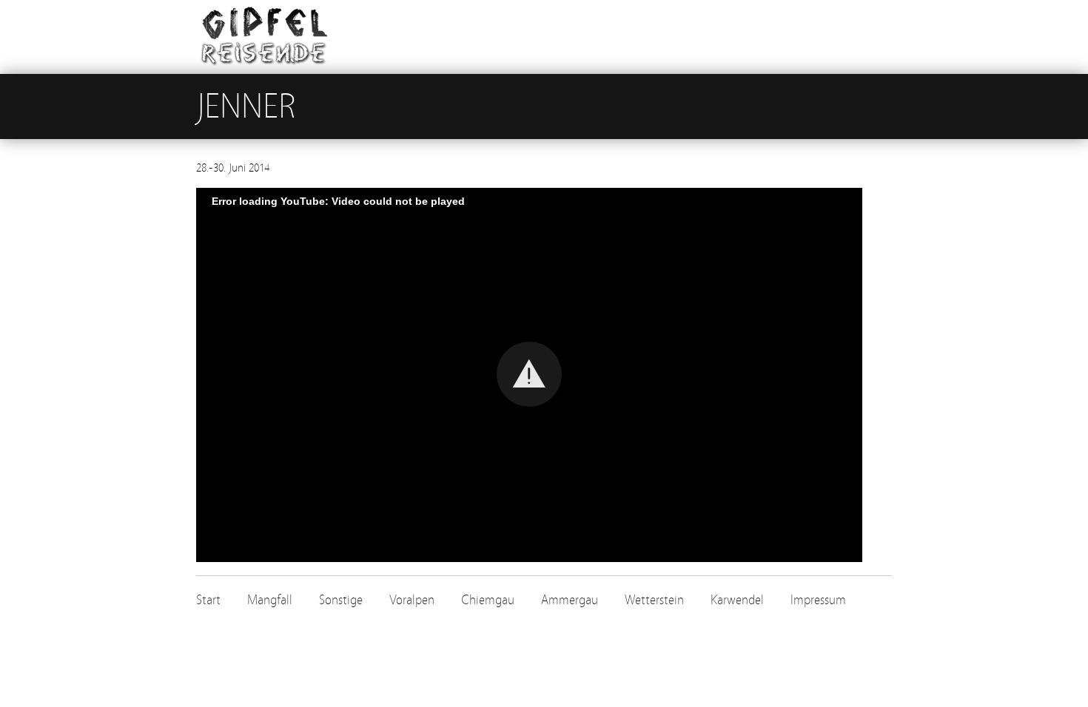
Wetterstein (654, 600)
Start (208, 600)
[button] (529, 374)
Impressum (818, 600)
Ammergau (569, 600)
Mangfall (269, 600)
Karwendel (737, 600)
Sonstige (341, 600)
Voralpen (411, 600)
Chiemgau (487, 600)
